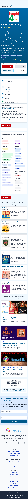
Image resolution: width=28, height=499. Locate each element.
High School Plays (14, 5)
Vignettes (4, 57)
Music (4, 179)
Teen (9, 164)
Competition (17, 180)
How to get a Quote (20, 70)
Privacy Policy (14, 481)
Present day (5, 148)
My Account (12, 492)
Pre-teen (5, 164)
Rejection (17, 163)
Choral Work (9, 55)
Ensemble (8, 177)
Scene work (17, 188)
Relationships (18, 153)
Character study (6, 170)
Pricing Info (20, 66)
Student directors (6, 174)
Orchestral (5, 141)
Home (3, 5)
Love (22, 163)
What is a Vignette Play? (20, 60)
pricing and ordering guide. (8, 108)
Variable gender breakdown (6, 185)
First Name (4, 409)
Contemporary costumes (6, 154)
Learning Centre (14, 474)
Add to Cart (7, 66)
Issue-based (5, 143)
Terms (14, 483)
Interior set (17, 143)
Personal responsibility (20, 165)
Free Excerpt (8, 70)
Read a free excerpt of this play (12, 102)
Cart (18, 492)
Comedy (3, 55)
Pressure (17, 168)
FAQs (14, 466)
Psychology (17, 175)
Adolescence (18, 148)
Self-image (17, 161)
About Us (14, 479)
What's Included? (14, 462)
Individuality (17, 156)
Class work (17, 185)
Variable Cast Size (6, 182)
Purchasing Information (14, 477)
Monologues (17, 190)
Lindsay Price (6, 27)
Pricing (14, 464)
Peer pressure (18, 158)
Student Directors (17, 55)
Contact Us (14, 472)
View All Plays (14, 455)
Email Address (5, 415)
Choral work (5, 172)
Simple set (17, 141)
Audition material (18, 183)
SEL (3, 177)
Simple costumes (6, 159)
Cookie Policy (14, 485)
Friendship (17, 151)
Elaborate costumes (7, 157)
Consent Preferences (14, 487)
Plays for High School (14, 451)
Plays (7, 5)
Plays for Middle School (14, 453)
